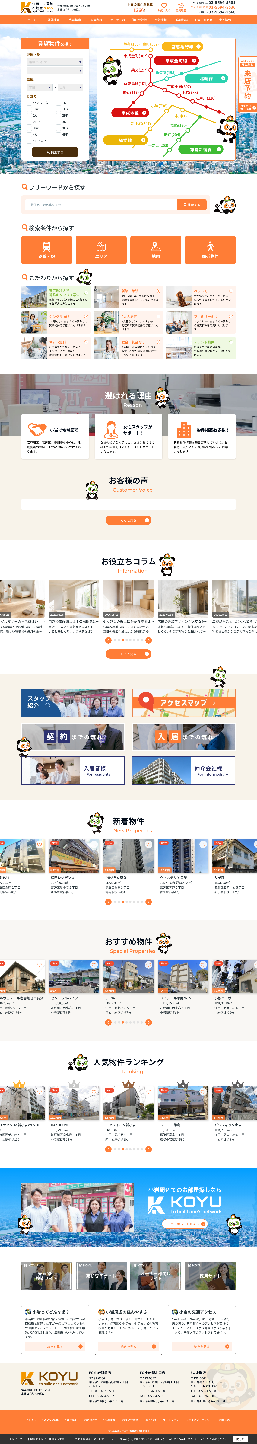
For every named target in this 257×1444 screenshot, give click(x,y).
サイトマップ (171, 1420)
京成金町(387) (136, 56)
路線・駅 (46, 256)
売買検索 (75, 20)
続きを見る (55, 1346)
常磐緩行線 (182, 46)
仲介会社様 (139, 20)
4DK (65, 134)
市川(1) (181, 116)
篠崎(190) (178, 125)
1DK (36, 109)
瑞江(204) (172, 134)
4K (35, 134)
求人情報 (225, 20)
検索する (57, 152)
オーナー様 (117, 20)
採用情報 (110, 1420)
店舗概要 (182, 20)
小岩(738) (190, 92)
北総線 (206, 78)
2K (35, 115)
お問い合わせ (204, 20)
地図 (156, 256)
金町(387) (150, 44)
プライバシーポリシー (199, 1420)
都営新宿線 (201, 149)
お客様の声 (90, 1420)
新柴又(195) (165, 72)
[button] (115, 640)
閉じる (240, 1439)
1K (64, 102)
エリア (101, 256)
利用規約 (224, 1420)
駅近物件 (210, 256)
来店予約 (150, 1420)
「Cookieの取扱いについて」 (191, 1439)
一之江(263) (158, 145)
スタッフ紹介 (51, 1420)
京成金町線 (176, 61)
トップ (32, 1420)
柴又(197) (139, 70)
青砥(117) (130, 92)
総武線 (125, 140)
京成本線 (130, 113)
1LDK (66, 109)
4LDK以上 (39, 140)
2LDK (36, 121)
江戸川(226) (205, 98)
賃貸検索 (53, 20)
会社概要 (72, 1420)
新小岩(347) (141, 123)
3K (64, 121)
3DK (36, 128)
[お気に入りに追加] (39, 844)
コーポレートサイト (185, 1224)
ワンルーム (40, 102)
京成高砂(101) (136, 83)
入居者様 (96, 20)
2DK (65, 115)
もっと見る (128, 520)
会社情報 (161, 20)
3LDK (66, 128)
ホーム (31, 20)
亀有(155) (131, 44)
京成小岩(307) (179, 86)
